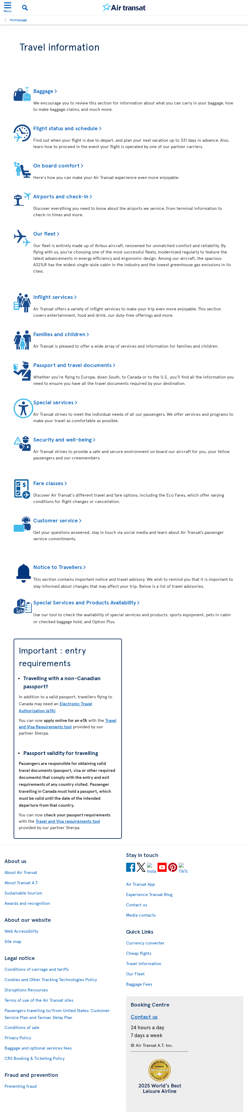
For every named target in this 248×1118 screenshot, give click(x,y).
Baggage (43, 90)
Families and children (59, 334)
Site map (13, 941)
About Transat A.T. (21, 882)
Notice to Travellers (57, 567)
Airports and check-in (60, 196)
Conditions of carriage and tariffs (37, 969)
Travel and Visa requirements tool (68, 821)
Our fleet (44, 233)
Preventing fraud (21, 1086)
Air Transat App (140, 884)
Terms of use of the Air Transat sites (39, 1000)
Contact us (136, 905)
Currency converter (145, 943)
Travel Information (143, 963)
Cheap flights (138, 953)
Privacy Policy (18, 1037)
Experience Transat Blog (149, 894)
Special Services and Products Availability (84, 602)
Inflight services (53, 296)
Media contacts (140, 915)
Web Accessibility (21, 931)
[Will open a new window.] (130, 868)
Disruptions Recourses (26, 990)
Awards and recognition (27, 903)
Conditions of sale (22, 1027)
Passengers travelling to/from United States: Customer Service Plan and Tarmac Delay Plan (57, 1013)
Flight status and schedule (65, 128)
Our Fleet (135, 974)
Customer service (55, 520)
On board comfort (56, 165)
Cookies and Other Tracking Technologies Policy (51, 979)
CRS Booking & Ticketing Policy (34, 1058)
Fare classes (48, 483)
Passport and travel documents (72, 365)
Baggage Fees (139, 984)
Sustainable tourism (23, 893)
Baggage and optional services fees (38, 1048)
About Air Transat (21, 872)
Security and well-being (62, 439)
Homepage (18, 19)
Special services (53, 402)
